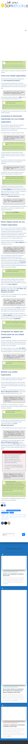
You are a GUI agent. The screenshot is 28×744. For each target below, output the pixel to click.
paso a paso (16, 516)
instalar (2, 516)
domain (16, 514)
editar (20, 514)
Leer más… (6, 583)
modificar (11, 516)
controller (12, 514)
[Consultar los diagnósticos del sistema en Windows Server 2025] (14, 712)
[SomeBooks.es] (12, 30)
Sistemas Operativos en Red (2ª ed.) (13, 510)
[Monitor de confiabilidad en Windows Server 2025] (14, 561)
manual (6, 516)
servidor (24, 516)
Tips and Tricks (5, 512)
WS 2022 (11, 512)
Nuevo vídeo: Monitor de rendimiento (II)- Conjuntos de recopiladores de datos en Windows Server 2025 (13, 690)
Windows (7, 518)
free (22, 514)
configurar (7, 514)
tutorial (2, 518)
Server (20, 516)
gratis (25, 514)
